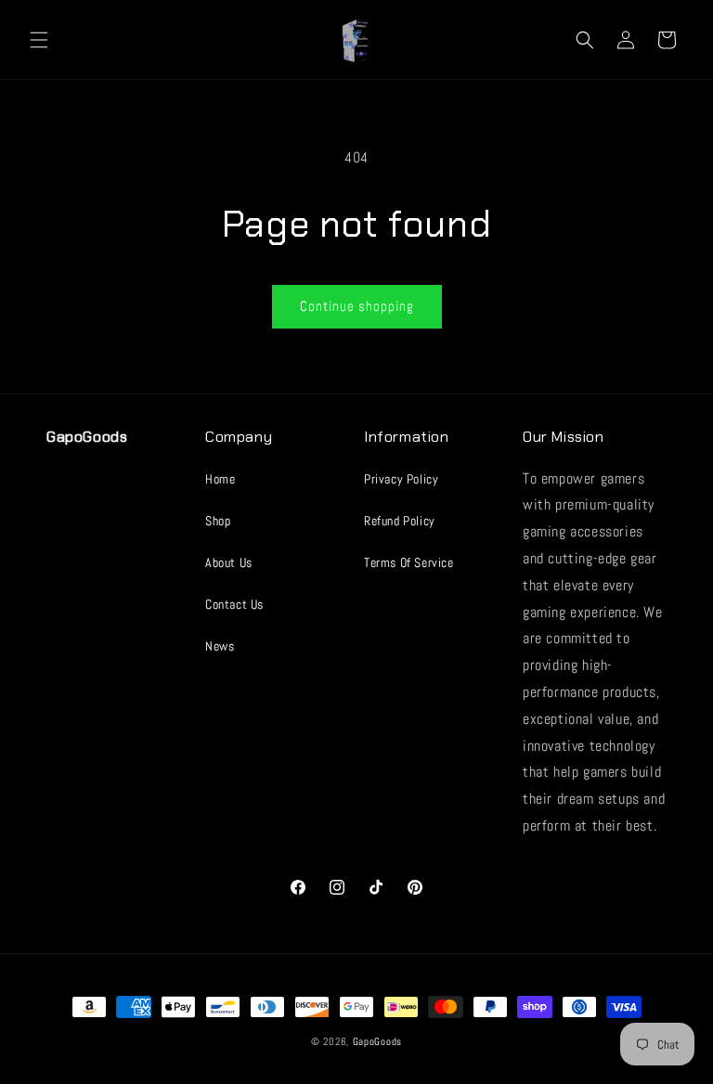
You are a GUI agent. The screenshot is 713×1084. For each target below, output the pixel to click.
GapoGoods (377, 1041)
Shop (217, 520)
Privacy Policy (401, 479)
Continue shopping (357, 306)
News (219, 646)
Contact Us (234, 604)
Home (220, 479)
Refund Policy (399, 520)
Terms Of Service (409, 562)
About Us (229, 562)
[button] (39, 39)
